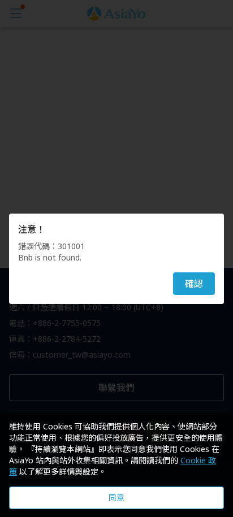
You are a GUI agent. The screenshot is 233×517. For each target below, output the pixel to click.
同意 (116, 497)
